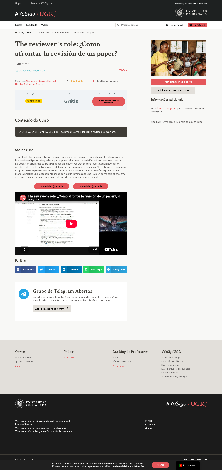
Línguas (19, 3)
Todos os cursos (23, 357)
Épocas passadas (24, 361)
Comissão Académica (172, 361)
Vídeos (44, 25)
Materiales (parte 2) (91, 186)
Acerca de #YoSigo (40, 3)
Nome (115, 357)
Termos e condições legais (175, 376)
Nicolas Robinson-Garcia (29, 84)
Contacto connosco (171, 372)
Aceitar (160, 464)
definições (139, 466)
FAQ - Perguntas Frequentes (175, 368)
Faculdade (31, 25)
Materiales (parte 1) (52, 186)
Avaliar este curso (107, 81)
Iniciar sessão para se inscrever (108, 101)
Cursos (18, 25)
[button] (108, 81)
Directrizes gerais (166, 108)
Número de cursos (122, 361)
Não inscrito (33, 101)
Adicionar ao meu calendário (173, 90)
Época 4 (122, 70)
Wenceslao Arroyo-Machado (41, 81)
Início (20, 32)
